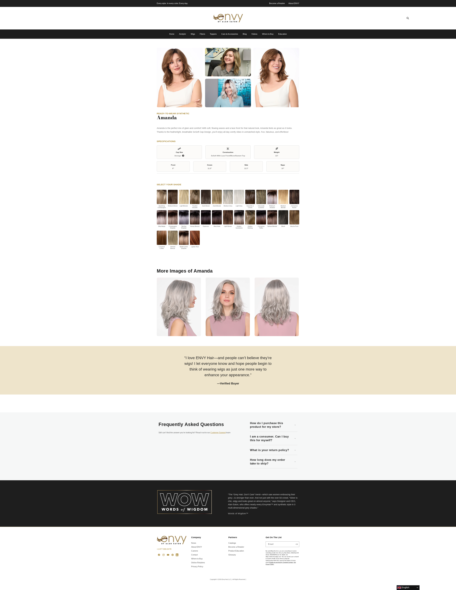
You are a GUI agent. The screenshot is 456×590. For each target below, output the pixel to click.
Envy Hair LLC (226, 579)
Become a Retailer (277, 3)
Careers (194, 551)
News (193, 543)
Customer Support (218, 433)
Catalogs (232, 543)
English (405, 587)
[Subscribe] (296, 544)
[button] (407, 18)
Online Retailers (198, 563)
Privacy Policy (197, 567)
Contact (194, 555)
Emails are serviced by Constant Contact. (281, 562)
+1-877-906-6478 (164, 549)
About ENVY (293, 3)
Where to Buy (197, 559)
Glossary (232, 555)
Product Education (236, 551)
